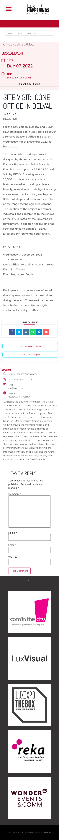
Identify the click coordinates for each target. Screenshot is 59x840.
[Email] (46, 332)
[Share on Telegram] (39, 332)
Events (19, 33)
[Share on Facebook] (12, 332)
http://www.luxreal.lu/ (19, 396)
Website (12, 557)
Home (11, 33)
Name (12, 533)
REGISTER (10, 118)
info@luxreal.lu (15, 388)
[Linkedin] (26, 332)
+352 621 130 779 (23, 379)
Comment (14, 494)
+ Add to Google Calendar (30, 346)
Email (12, 545)
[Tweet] (19, 332)
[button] (8, 9)
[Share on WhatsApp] (32, 332)
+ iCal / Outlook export (30, 354)
